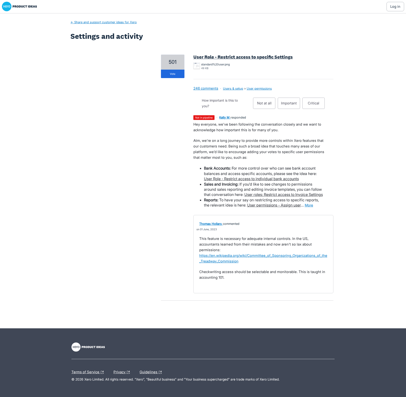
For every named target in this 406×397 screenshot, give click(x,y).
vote (172, 73)
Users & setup (233, 88)
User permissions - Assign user (274, 205)
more (309, 205)
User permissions (259, 88)
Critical (316, 105)
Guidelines (149, 371)
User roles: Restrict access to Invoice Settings (283, 194)
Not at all (266, 105)
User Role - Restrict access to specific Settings (243, 57)
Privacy (119, 371)
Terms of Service (85, 371)
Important (290, 105)
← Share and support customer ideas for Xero (103, 22)
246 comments (205, 88)
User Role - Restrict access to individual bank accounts (251, 178)
